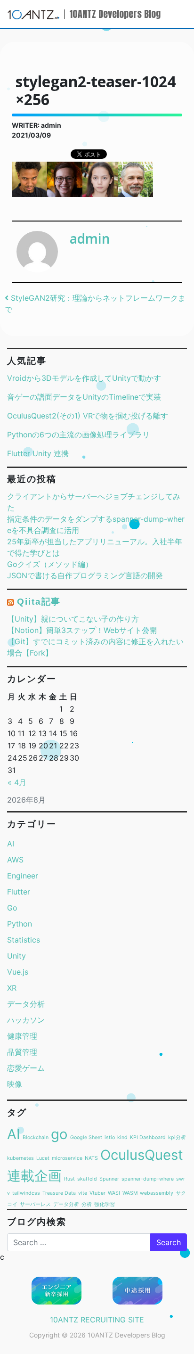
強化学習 (104, 1204)
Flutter (18, 891)
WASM (129, 1193)
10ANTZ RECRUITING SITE (97, 1319)
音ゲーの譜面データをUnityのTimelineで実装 (84, 397)
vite (82, 1193)
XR (11, 988)
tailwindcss (26, 1193)
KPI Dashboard (148, 1137)
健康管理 (22, 1036)
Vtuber (97, 1193)
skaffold (87, 1179)
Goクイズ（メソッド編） (50, 564)
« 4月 (17, 782)
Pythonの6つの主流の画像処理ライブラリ (78, 434)
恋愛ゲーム (26, 1068)
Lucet (42, 1158)
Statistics (23, 939)
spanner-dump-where (147, 1179)
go (59, 1134)
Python (19, 923)
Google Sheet (86, 1137)
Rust (69, 1179)
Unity (16, 955)
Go (12, 907)
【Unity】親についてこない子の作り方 (73, 619)
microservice (67, 1158)
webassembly (156, 1193)
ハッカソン (26, 1020)
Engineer (22, 875)
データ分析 (26, 1004)
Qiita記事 (39, 602)
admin (90, 238)
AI (10, 843)
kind (122, 1137)
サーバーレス (35, 1204)
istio (110, 1137)
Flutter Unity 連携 (38, 453)
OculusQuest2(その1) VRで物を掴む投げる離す (87, 415)
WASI (114, 1193)
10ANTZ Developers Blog (115, 14)
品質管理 (22, 1052)
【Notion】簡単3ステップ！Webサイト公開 (82, 630)
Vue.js (17, 972)
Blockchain (35, 1137)
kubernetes (20, 1158)
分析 (86, 1204)
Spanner (109, 1179)
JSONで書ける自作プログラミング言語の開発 (85, 575)
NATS (91, 1158)
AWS (15, 859)
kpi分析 (177, 1137)
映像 (14, 1084)
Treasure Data (59, 1193)
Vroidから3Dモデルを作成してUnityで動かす (84, 378)
